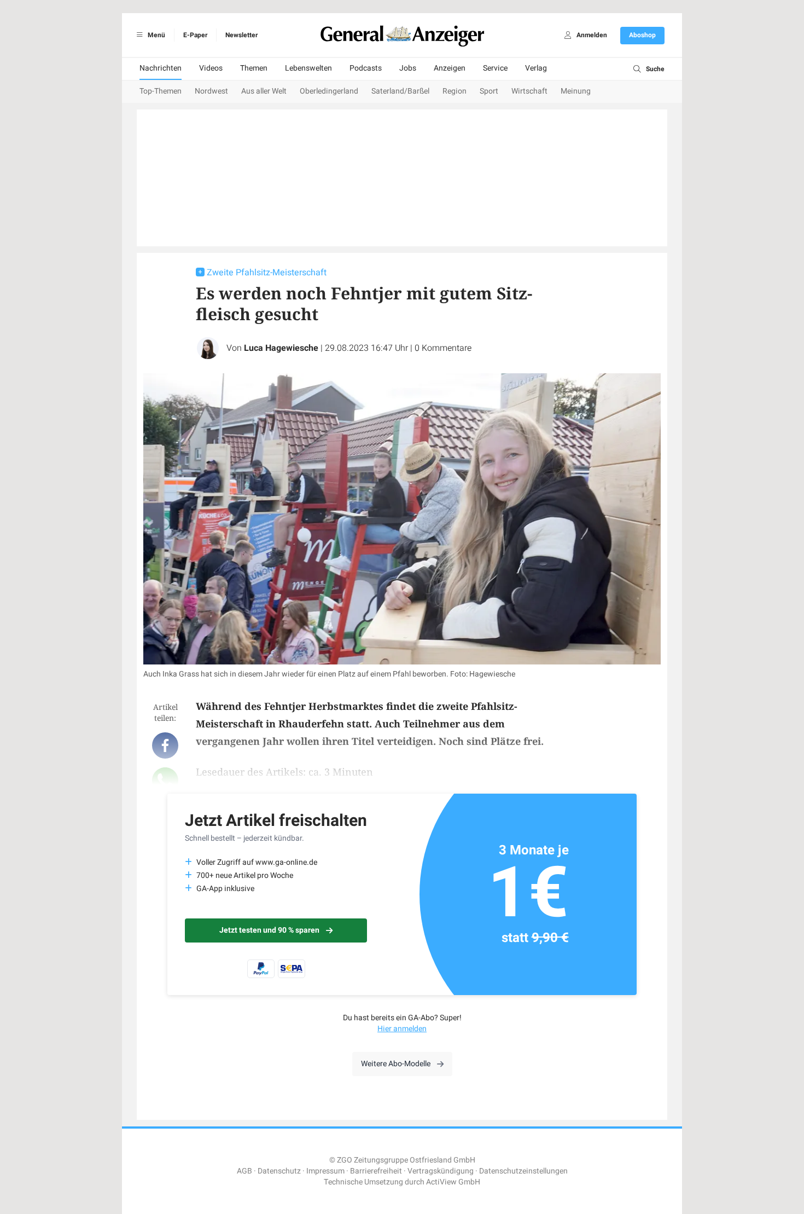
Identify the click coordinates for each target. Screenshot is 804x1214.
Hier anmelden (402, 1028)
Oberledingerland (329, 91)
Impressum (325, 1171)
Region (454, 91)
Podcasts (365, 68)
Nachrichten (160, 68)
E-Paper (195, 35)
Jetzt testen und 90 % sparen (269, 930)
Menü (155, 35)
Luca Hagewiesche (281, 348)
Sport (489, 91)
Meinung (576, 91)
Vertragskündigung (440, 1171)
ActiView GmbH (453, 1182)
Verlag (536, 68)
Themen (253, 68)
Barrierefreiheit (376, 1171)
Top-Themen (160, 91)
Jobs (407, 68)
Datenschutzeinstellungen (523, 1171)
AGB (244, 1171)
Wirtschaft (529, 91)
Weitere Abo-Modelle (395, 1064)
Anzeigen (449, 68)
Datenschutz (279, 1171)
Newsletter (241, 35)
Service (495, 68)
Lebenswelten (308, 68)
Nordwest (211, 91)
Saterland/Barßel (400, 91)
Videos (211, 68)
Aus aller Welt (264, 91)
